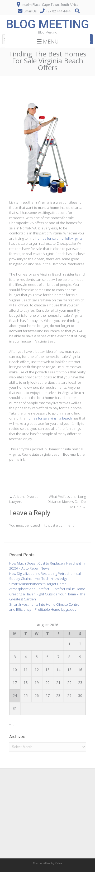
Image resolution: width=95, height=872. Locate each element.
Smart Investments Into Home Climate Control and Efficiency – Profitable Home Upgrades (44, 607)
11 (25, 669)
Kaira (58, 863)
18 (25, 682)
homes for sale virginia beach (49, 418)
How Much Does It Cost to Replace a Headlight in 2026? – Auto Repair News (47, 566)
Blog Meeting (47, 24)
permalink (17, 459)
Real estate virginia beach (41, 454)
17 (15, 682)
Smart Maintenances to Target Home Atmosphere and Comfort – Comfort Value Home (47, 586)
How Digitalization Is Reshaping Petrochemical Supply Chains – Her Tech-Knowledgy (45, 576)
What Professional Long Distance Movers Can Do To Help (67, 501)
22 (69, 682)
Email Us (30, 11)
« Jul (12, 724)
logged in (37, 525)
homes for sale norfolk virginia (58, 238)
